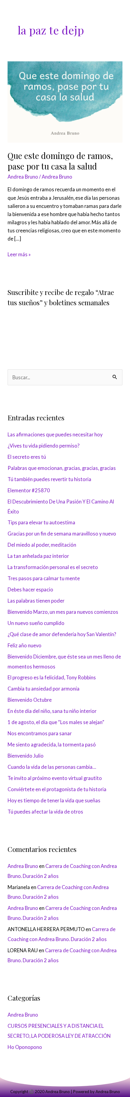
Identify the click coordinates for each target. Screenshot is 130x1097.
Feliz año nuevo (24, 645)
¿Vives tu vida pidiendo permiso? (44, 445)
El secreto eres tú (27, 457)
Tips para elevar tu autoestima (41, 522)
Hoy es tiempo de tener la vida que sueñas (54, 800)
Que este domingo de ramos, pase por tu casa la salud (60, 161)
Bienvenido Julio (26, 756)
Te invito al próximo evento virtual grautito (55, 778)
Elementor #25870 (29, 490)
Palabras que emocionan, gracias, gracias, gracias (62, 468)
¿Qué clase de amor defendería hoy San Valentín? (62, 634)
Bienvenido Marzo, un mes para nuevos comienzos (63, 612)
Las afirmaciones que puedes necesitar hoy (55, 434)
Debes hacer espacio (30, 589)
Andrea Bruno (23, 177)
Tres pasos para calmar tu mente (44, 578)
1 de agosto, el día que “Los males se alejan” (56, 722)
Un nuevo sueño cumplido (36, 623)
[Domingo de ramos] (65, 101)
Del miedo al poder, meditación (42, 545)
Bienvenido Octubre (30, 700)
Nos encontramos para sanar (40, 733)
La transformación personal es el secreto (53, 567)
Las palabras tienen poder (36, 601)
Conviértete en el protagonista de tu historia (57, 789)
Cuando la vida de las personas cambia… (52, 767)
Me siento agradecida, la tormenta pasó (52, 744)
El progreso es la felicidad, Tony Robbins (52, 677)
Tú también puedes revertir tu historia (49, 479)
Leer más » (19, 253)
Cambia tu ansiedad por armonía (44, 688)
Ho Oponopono (25, 1047)
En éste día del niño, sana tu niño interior (52, 711)
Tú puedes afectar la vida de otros (45, 811)
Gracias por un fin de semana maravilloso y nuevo (62, 533)
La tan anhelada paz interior (38, 556)
